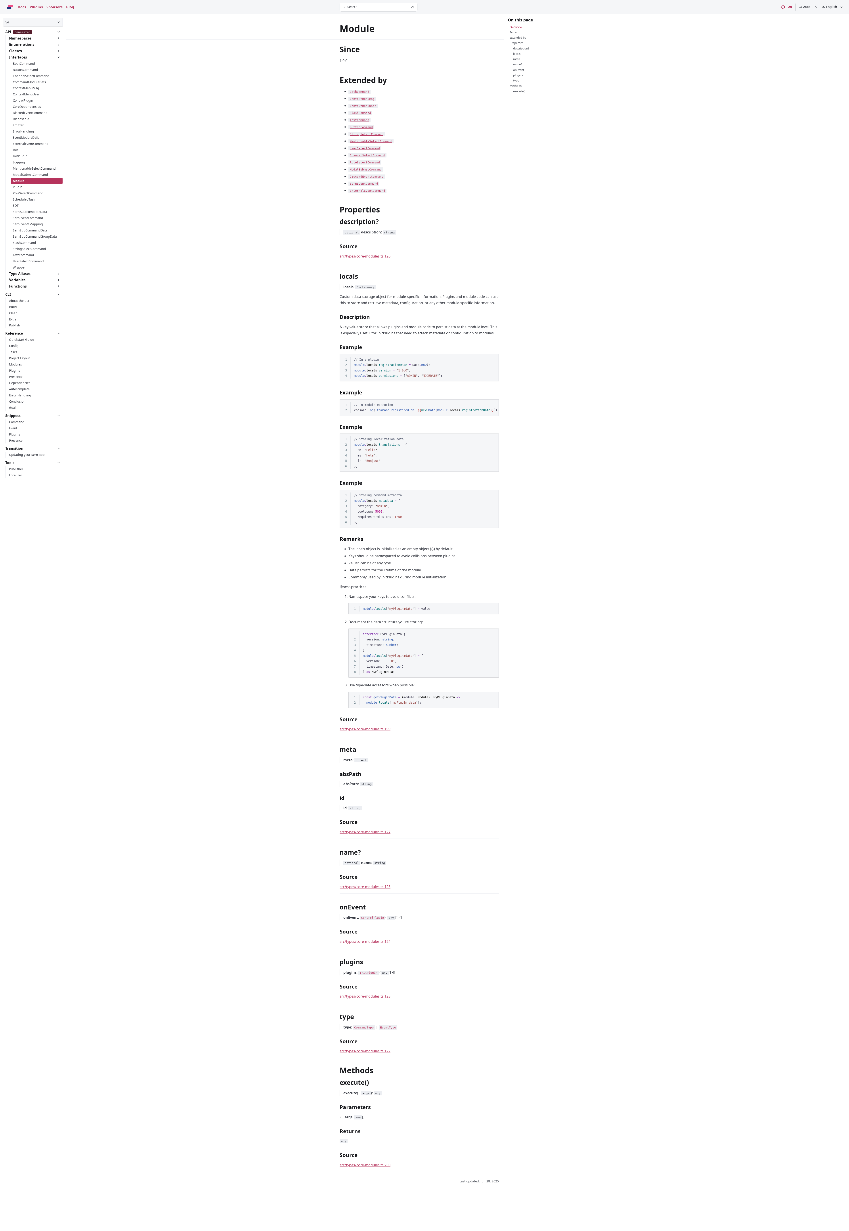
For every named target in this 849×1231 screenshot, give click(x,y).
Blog (70, 7)
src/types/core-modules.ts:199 (365, 729)
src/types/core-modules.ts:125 (365, 996)
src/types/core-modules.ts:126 (365, 256)
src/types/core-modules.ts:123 (365, 886)
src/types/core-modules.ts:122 (365, 1051)
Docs (22, 7)
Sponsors (54, 7)
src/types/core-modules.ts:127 (365, 832)
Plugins (36, 7)
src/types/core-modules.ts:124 (365, 941)
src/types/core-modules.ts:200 (365, 1165)
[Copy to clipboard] (493, 359)
